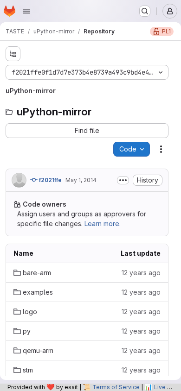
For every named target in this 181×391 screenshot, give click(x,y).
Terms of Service (116, 387)
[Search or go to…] (144, 11)
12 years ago (141, 273)
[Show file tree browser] (13, 53)
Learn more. (102, 223)
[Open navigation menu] (26, 11)
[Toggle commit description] (123, 180)
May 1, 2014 (81, 180)
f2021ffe (50, 180)
